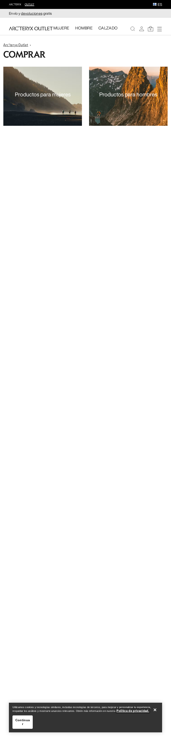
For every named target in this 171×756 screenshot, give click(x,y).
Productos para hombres (128, 94)
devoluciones (31, 13)
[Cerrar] (155, 710)
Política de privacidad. (132, 711)
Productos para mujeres (43, 94)
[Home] (31, 28)
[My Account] (141, 28)
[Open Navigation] (159, 28)
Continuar (22, 722)
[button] (155, 4)
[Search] (132, 28)
